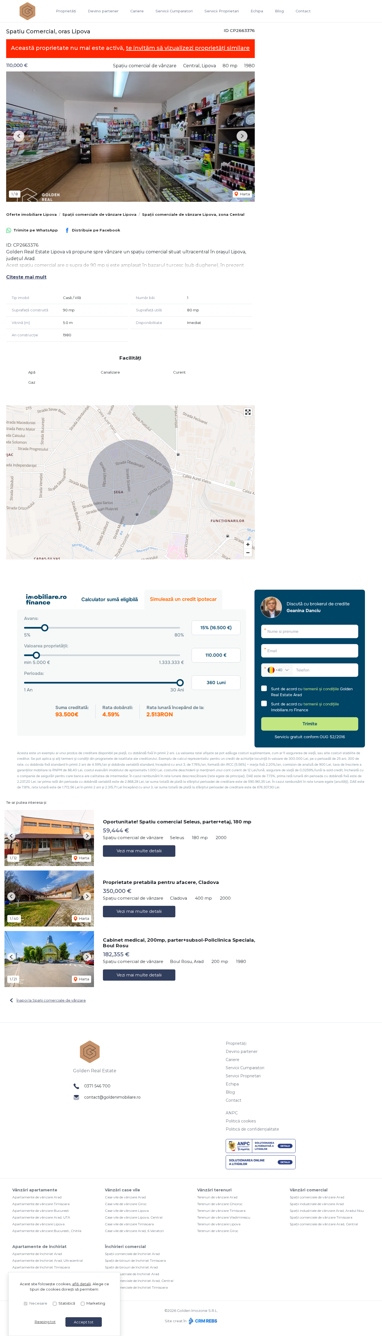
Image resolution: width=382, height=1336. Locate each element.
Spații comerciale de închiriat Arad (132, 1254)
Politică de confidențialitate (252, 1129)
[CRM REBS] (202, 1321)
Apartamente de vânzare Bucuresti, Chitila (46, 1231)
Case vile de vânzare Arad (125, 1197)
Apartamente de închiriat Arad (37, 1254)
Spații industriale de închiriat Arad (132, 1274)
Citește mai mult (26, 277)
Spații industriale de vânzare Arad (317, 1204)
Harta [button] (244, 194)
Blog (279, 11)
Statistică (66, 1303)
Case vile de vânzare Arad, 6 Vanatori (134, 1231)
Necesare (38, 1303)
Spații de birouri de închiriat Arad (131, 1267)
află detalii (81, 1284)
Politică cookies (241, 1121)
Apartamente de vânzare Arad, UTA (41, 1217)
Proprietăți (66, 11)
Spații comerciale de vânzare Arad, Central (324, 1224)
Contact (303, 11)
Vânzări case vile (122, 1190)
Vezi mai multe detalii (139, 850)
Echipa (257, 11)
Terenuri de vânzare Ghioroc (219, 1204)
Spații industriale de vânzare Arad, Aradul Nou (327, 1210)
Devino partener (103, 11)
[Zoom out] (248, 552)
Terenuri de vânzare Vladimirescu (223, 1217)
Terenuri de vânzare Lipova (218, 1224)
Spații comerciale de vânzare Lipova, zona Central (193, 214)
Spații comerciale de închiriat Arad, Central (139, 1281)
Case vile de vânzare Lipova (127, 1210)
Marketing (95, 1303)
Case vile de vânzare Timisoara (129, 1224)
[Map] (130, 482)
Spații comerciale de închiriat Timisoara (136, 1287)
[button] (18, 136)
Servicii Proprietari (221, 11)
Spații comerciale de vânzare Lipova (99, 214)
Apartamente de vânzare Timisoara (41, 1204)
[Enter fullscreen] (248, 412)
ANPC (232, 1112)
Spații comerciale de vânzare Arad (317, 1197)
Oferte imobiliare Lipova (31, 214)
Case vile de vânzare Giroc (126, 1204)
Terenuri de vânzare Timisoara (221, 1210)
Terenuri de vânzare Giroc (217, 1231)
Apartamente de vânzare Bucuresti (40, 1210)
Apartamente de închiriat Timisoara (41, 1267)
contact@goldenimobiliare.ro (112, 1097)
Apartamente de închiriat (39, 1246)
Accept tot (83, 1322)
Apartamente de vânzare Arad (37, 1197)
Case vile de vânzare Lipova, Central (133, 1217)
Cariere (137, 11)
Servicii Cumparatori (174, 11)
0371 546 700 (97, 1086)
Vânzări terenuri (214, 1190)
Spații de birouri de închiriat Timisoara (135, 1260)
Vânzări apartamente (34, 1190)
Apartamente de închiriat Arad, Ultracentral (47, 1260)
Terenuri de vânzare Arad (217, 1197)
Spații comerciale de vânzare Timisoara (321, 1217)
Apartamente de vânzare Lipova (38, 1224)
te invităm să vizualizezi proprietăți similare (188, 48)
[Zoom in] (248, 544)
